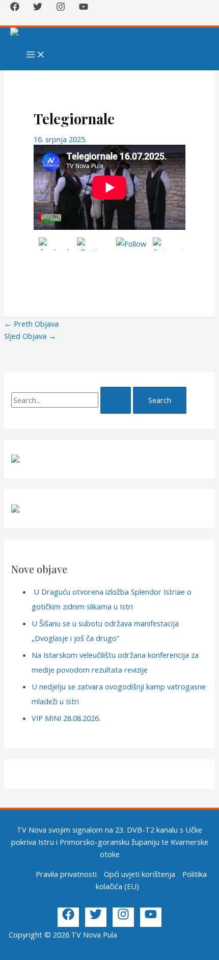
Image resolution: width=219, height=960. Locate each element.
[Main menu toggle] (35, 55)
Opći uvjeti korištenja (139, 874)
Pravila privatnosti (66, 874)
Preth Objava (31, 323)
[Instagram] (60, 8)
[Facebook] (14, 8)
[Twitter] (37, 8)
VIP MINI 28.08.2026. (66, 718)
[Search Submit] (115, 400)
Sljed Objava (30, 336)
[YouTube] (83, 8)
